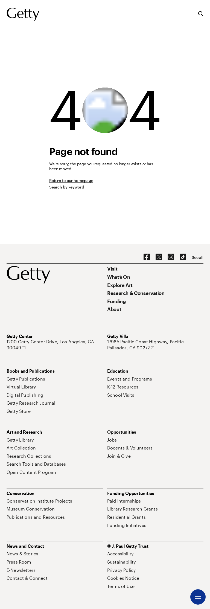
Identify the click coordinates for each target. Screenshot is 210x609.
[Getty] (23, 14)
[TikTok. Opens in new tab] (183, 257)
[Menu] (198, 597)
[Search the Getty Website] (200, 14)
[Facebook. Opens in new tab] (147, 257)
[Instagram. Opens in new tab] (171, 257)
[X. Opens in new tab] (159, 257)
